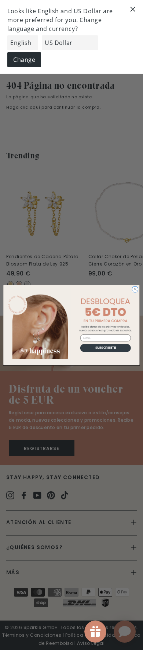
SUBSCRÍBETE (105, 347)
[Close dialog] (135, 289)
